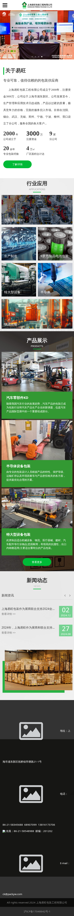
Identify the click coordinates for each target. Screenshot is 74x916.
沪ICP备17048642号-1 (37, 910)
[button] (69, 583)
